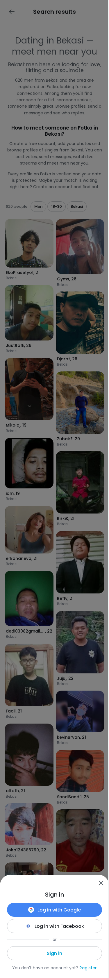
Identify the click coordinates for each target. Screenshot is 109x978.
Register (88, 968)
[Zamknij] (101, 883)
